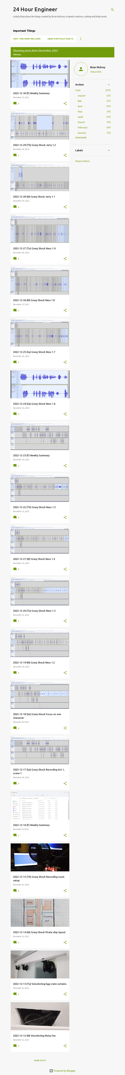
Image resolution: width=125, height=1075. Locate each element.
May (80, 111)
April (80, 117)
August (81, 95)
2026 (77, 90)
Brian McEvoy (97, 67)
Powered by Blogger (64, 1070)
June (80, 106)
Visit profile (95, 72)
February (83, 127)
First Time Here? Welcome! (27, 39)
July (80, 101)
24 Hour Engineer (35, 9)
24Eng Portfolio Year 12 (60, 39)
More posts (40, 1060)
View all (17, 55)
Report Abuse (82, 161)
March (81, 122)
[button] (65, 104)
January (82, 133)
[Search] (112, 9)
